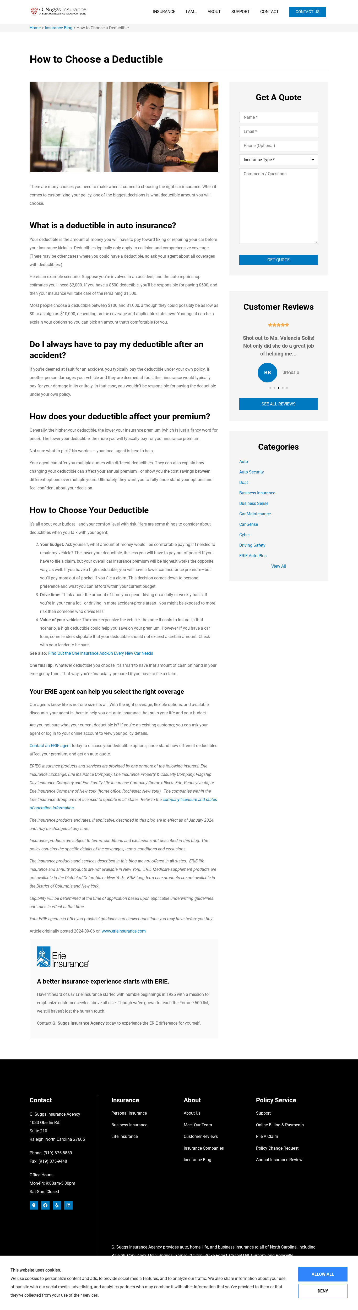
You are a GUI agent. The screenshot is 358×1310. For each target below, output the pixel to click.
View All (278, 566)
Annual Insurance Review (279, 1159)
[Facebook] (45, 1205)
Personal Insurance (129, 1113)
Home (35, 27)
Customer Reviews (201, 1136)
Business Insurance (129, 1124)
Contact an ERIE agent (50, 745)
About (214, 11)
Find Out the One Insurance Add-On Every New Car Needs (100, 653)
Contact (269, 11)
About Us (192, 1113)
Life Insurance (124, 1136)
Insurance (164, 11)
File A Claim (267, 1136)
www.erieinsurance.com (124, 931)
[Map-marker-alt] (34, 1205)
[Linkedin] (68, 1205)
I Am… (191, 11)
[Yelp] (57, 1205)
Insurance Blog (58, 27)
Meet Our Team (198, 1124)
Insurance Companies (204, 1148)
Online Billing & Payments (280, 1124)
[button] (270, 388)
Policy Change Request (277, 1148)
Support (240, 11)
